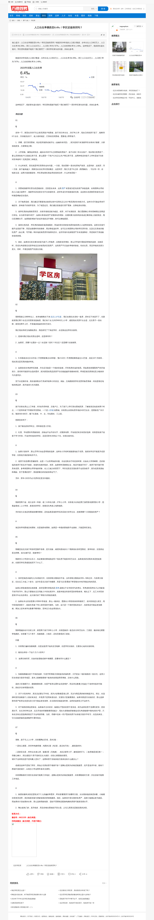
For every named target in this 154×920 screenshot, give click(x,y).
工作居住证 (128, 9)
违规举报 (101, 916)
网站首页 (23, 916)
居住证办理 (116, 9)
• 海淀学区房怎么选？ (18, 890)
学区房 (33, 20)
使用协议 (44, 916)
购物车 (45, 2)
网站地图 (65, 916)
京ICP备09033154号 (127, 916)
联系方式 (37, 916)
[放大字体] (101, 35)
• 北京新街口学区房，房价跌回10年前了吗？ (74, 890)
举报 (42, 874)
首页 (13, 20)
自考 (122, 9)
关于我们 (30, 916)
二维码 (37, 2)
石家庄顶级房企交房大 (136, 75)
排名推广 (72, 916)
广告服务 (80, 916)
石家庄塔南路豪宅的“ (118, 55)
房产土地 (25, 20)
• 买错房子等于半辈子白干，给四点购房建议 (74, 899)
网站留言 (87, 916)
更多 (104, 883)
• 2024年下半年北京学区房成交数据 (23, 899)
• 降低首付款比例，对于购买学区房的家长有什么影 (28, 894)
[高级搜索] (110, 8)
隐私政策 (51, 916)
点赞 (32, 874)
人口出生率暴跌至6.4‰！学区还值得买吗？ (41, 865)
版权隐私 (58, 916)
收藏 (52, 874)
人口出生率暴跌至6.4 (135, 55)
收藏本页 (20, 2)
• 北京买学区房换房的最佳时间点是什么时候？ (75, 894)
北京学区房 (17, 865)
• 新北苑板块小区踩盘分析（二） (21, 907)
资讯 (18, 20)
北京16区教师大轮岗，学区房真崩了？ (126, 90)
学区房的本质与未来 (118, 75)
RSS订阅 (94, 916)
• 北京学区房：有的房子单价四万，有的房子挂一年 (76, 903)
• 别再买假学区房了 (17, 903)
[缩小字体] (104, 35)
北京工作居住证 (137, 9)
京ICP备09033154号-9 (113, 916)
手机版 (29, 2)
